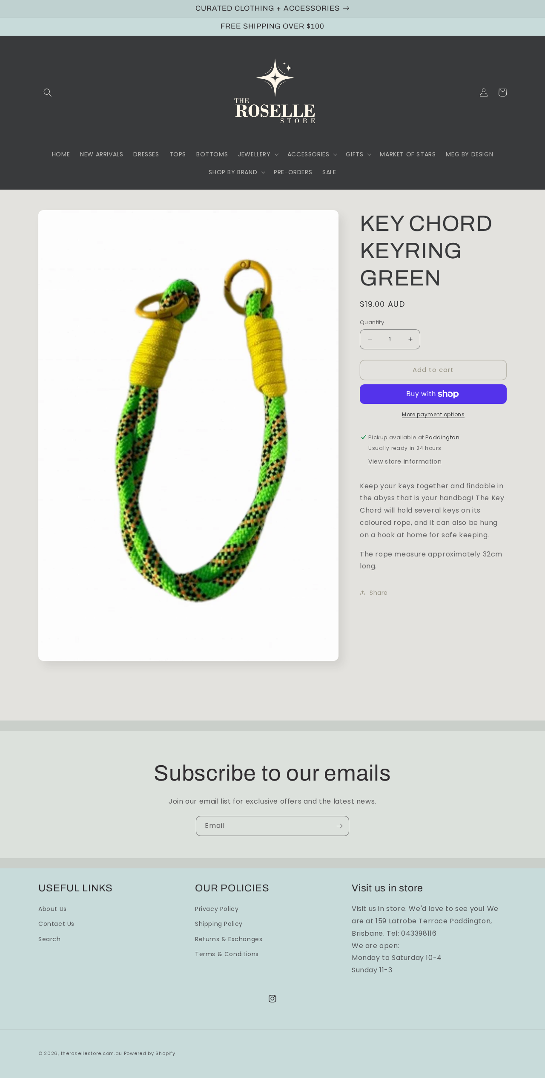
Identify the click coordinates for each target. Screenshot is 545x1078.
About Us (52, 909)
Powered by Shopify (149, 1053)
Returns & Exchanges (228, 939)
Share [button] (379, 592)
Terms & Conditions (227, 954)
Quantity (372, 322)
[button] (47, 92)
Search (49, 939)
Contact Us (56, 923)
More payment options (433, 414)
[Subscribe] (339, 826)
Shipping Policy (219, 923)
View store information (405, 461)
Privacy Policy (216, 909)
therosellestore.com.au (91, 1053)
